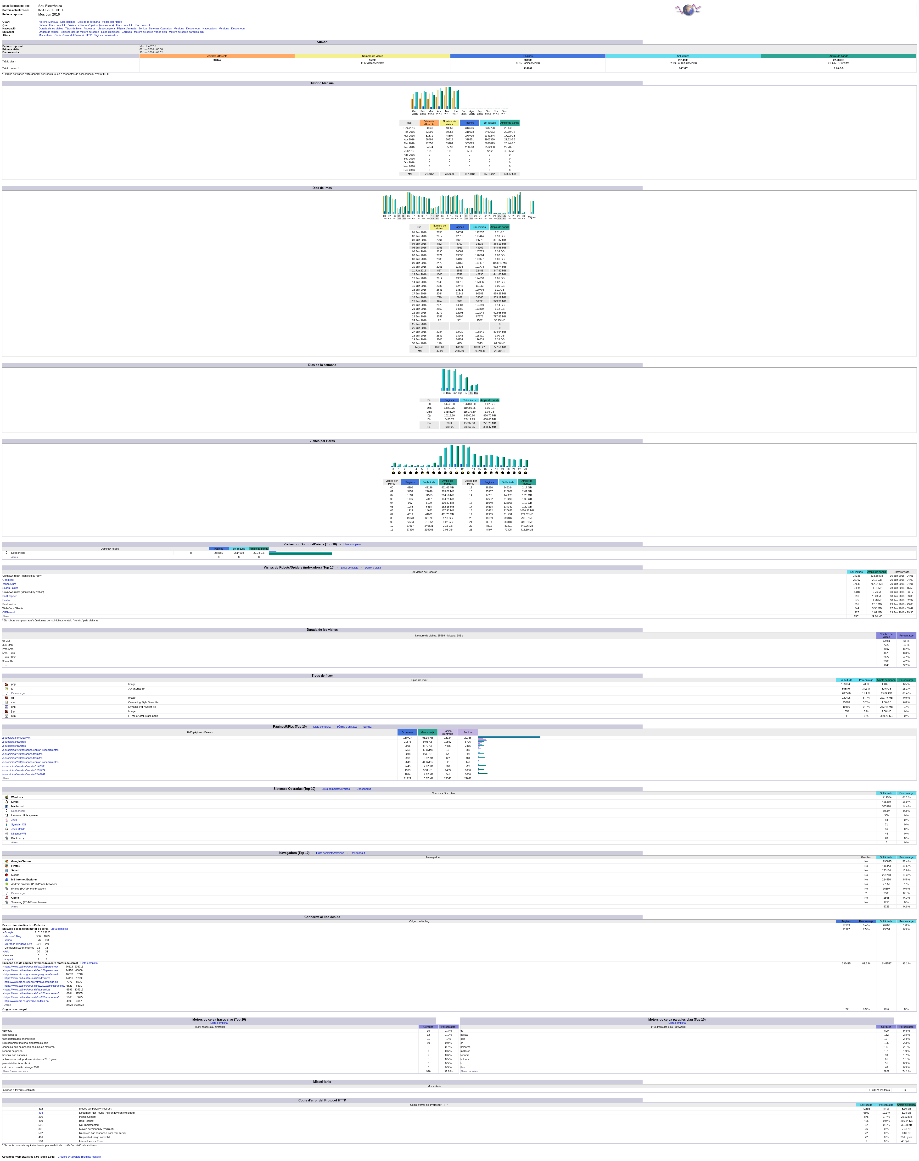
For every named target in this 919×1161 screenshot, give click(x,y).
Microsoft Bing (13, 936)
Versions (179, 28)
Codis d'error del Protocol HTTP (73, 35)
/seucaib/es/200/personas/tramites (22, 758)
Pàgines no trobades (106, 35)
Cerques (127, 31)
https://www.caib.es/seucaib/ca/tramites (27, 978)
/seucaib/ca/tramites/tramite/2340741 (23, 774)
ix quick (9, 959)
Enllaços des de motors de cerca (80, 31)
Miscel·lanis (45, 35)
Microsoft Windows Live (18, 943)
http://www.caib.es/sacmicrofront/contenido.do (31, 981)
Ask (6, 951)
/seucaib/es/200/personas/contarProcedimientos (30, 762)
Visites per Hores (112, 21)
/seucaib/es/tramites (14, 745)
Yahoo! (8, 940)
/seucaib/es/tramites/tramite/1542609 (23, 766)
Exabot (6, 600)
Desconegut (193, 28)
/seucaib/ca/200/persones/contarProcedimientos (30, 749)
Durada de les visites (51, 28)
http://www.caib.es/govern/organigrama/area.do (32, 974)
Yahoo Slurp (9, 583)
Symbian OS (18, 824)
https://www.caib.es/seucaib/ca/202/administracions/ (35, 985)
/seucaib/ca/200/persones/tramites (22, 753)
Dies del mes (67, 21)
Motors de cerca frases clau (150, 31)
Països (43, 25)
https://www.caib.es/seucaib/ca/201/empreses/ (32, 993)
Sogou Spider (10, 587)
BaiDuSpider (9, 596)
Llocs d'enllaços (110, 31)
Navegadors (209, 28)
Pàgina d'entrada (126, 28)
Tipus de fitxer (73, 28)
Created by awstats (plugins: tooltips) (79, 1156)
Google (9, 932)
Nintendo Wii (18, 833)
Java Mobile (18, 829)
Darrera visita (143, 25)
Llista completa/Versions (336, 788)
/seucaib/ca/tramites (14, 741)
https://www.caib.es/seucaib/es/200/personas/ (31, 970)
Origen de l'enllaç (49, 31)
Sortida (143, 28)
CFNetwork (9, 612)
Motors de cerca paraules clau (186, 31)
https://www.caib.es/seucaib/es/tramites (27, 989)
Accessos (89, 28)
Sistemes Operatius (160, 28)
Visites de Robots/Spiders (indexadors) (91, 25)
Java (14, 819)
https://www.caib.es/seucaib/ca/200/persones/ (31, 966)
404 (41, 1112)
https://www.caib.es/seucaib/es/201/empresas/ (32, 997)
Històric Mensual (48, 21)
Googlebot (8, 579)
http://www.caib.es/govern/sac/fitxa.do (27, 1001)
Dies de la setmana (89, 21)
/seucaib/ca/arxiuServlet (16, 737)
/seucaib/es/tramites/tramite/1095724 (23, 770)
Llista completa (57, 25)
